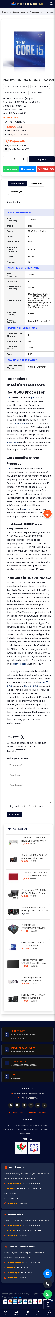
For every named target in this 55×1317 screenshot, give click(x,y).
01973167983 (35, 1230)
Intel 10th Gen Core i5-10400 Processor (32, 944)
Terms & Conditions (15, 1129)
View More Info (10, 117)
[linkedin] (37, 1105)
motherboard (20, 423)
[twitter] (24, 1105)
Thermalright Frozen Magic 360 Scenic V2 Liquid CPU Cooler (32, 980)
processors (12, 442)
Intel (9, 397)
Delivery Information (26, 1125)
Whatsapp (12, 169)
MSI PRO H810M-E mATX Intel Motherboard (33, 996)
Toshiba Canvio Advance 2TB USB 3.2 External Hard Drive (34, 875)
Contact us (38, 1129)
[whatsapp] (44, 1105)
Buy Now (41, 159)
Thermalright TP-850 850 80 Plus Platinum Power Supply (34, 893)
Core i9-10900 (31, 686)
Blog (47, 1129)
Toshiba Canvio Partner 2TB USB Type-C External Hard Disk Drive (33, 963)
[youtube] (17, 1105)
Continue (14, 814)
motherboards (20, 663)
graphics (34, 397)
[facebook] (10, 1105)
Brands (28, 1129)
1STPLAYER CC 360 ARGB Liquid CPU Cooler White (33, 839)
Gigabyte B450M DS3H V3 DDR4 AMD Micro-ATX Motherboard (34, 858)
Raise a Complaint (38, 1112)
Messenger (29, 169)
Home (5, 12)
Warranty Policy (27, 1133)
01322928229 (34, 1188)
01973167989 (23, 1230)
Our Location (16, 1112)
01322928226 (26, 1272)
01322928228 (22, 1267)
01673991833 (22, 1188)
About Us (11, 1125)
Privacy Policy (41, 1125)
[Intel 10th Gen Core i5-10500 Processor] (29, 48)
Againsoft (18, 1297)
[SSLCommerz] (27, 1301)
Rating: (10, 806)
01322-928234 (11, 1198)
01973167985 (10, 1193)
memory (27, 509)
